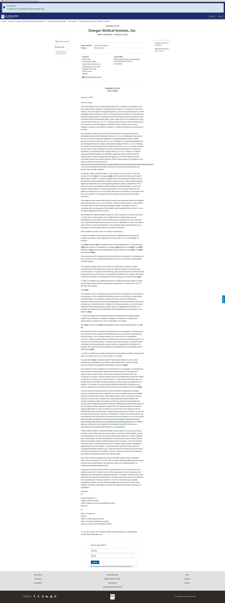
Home (4, 21)
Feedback (223, 299)
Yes (95, 551)
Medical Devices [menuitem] (159, 51)
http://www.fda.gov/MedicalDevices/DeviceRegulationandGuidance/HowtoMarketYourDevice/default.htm (117, 164)
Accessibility (38, 583)
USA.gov (187, 583)
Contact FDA (27, 596)
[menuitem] (162, 45)
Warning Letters (72, 21)
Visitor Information (112, 574)
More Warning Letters (63, 41)
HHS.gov (187, 579)
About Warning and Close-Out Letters (61, 53)
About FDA (37, 579)
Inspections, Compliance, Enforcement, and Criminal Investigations (26, 21)
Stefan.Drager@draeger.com (93, 77)
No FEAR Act (112, 583)
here (42, 9)
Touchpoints (127, 566)
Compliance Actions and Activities (57, 21)
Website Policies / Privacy (112, 579)
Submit (95, 562)
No (95, 556)
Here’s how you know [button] (33, 1)
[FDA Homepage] (9, 16)
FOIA (187, 574)
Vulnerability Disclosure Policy (112, 587)
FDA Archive (38, 574)
